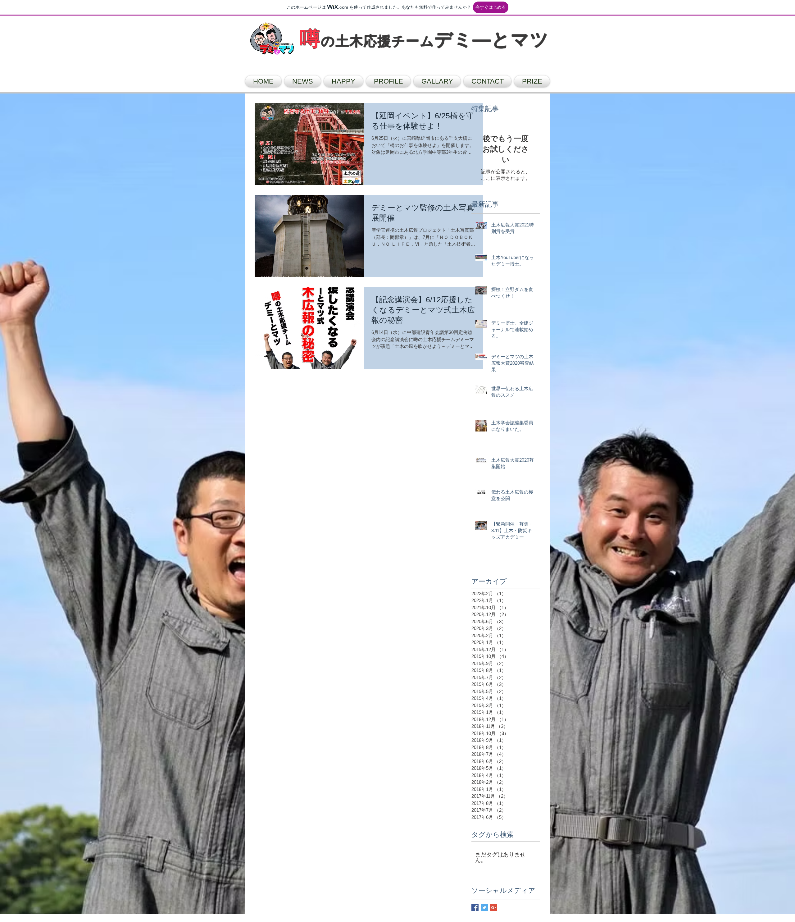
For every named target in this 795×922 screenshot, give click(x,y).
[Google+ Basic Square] (493, 907)
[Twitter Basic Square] (484, 907)
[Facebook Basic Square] (475, 907)
